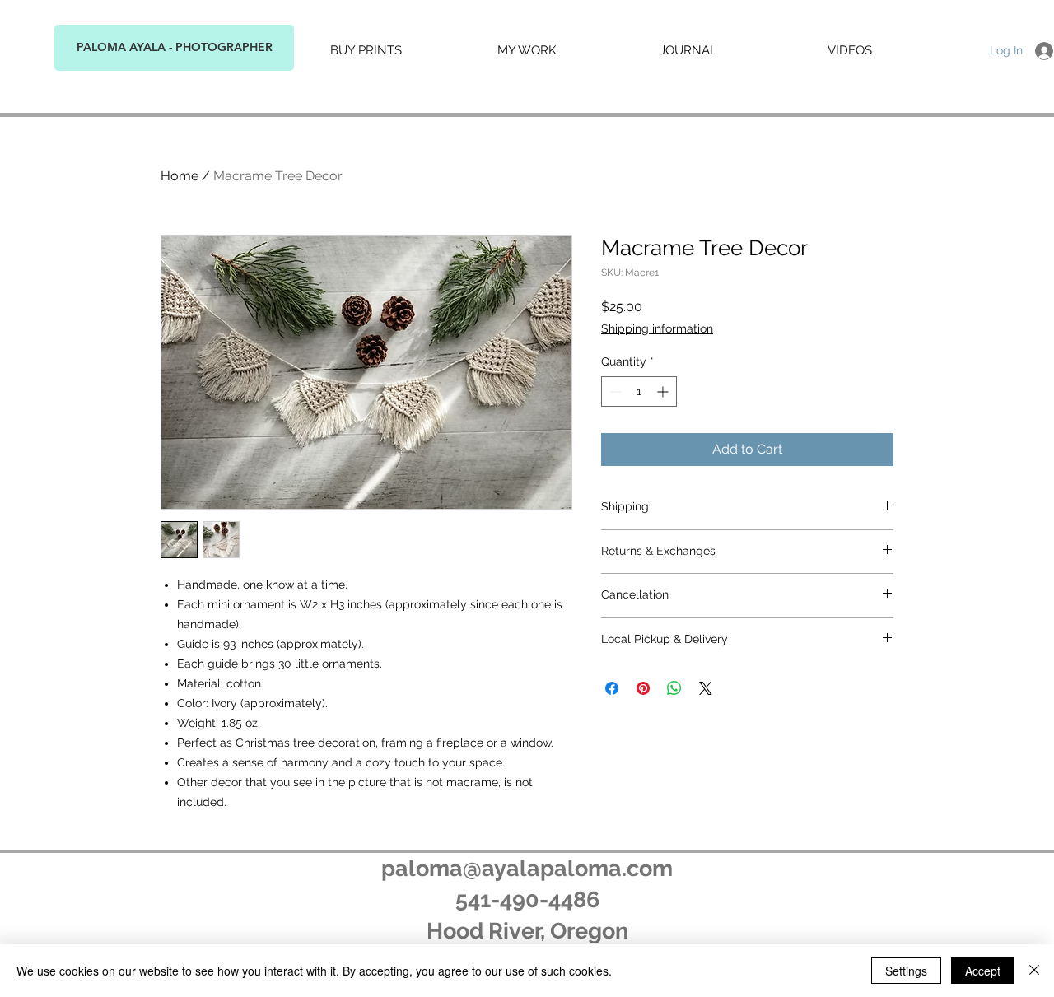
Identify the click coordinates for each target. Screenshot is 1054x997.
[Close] (1034, 970)
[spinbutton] (639, 391)
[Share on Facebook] (612, 688)
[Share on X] (706, 688)
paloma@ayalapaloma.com (527, 868)
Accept (982, 970)
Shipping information (657, 328)
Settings (906, 970)
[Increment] (664, 391)
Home (179, 176)
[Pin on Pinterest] (643, 688)
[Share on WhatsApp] (674, 688)
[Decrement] (614, 391)
